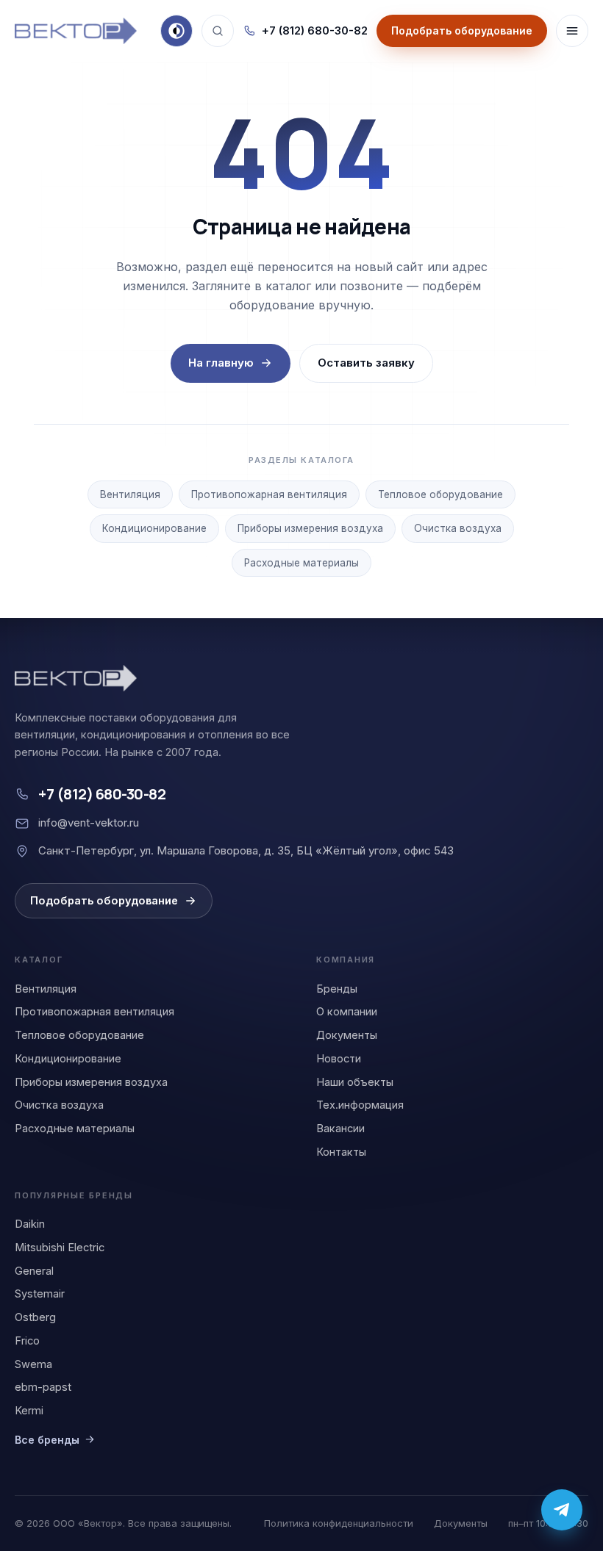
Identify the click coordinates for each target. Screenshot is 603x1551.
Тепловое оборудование (440, 494)
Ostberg (35, 1317)
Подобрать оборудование (104, 900)
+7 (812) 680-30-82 (315, 30)
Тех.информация (360, 1104)
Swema (33, 1364)
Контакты (341, 1151)
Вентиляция (130, 494)
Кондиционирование (154, 528)
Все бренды (47, 1439)
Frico (27, 1340)
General (34, 1270)
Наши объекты (354, 1082)
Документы (346, 1035)
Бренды (336, 988)
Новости (338, 1058)
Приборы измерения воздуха (310, 528)
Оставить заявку (366, 363)
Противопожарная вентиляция (269, 494)
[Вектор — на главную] (76, 31)
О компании (346, 1011)
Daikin (30, 1223)
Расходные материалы (301, 563)
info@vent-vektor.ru (88, 823)
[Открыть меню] (572, 31)
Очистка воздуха (458, 528)
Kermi (29, 1410)
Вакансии (340, 1128)
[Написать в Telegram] (561, 1509)
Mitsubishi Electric (59, 1247)
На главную (221, 363)
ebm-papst (43, 1387)
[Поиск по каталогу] (217, 31)
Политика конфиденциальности (338, 1523)
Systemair (40, 1293)
